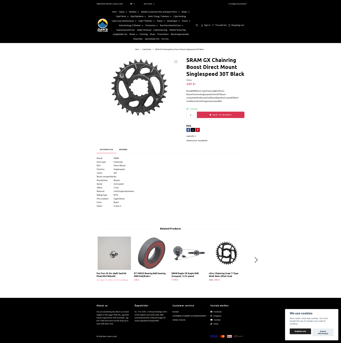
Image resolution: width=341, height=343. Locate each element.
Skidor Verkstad (144, 30)
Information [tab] (106, 149)
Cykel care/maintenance (123, 20)
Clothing (144, 34)
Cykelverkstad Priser (125, 30)
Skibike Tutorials (179, 320)
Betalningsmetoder (180, 34)
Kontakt (175, 311)
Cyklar (122, 11)
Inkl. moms (148, 4)
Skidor (184, 11)
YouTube (217, 320)
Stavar (185, 20)
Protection (150, 25)
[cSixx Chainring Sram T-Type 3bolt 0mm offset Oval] (226, 253)
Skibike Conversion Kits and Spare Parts (159, 11)
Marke (132, 34)
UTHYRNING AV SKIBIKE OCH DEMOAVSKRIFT (189, 316)
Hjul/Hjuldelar (137, 16)
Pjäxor (160, 20)
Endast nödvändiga (323, 332)
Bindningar (172, 20)
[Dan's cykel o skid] (103, 25)
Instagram (217, 316)
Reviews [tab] (123, 149)
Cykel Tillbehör (145, 20)
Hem (114, 11)
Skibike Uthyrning (177, 30)
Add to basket (222, 115)
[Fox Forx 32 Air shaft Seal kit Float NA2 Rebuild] (114, 253)
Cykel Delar (121, 16)
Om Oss (165, 38)
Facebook (217, 311)
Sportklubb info (152, 38)
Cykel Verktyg (180, 16)
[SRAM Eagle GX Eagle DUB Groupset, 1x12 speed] (189, 253)
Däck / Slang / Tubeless (158, 16)
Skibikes (133, 11)
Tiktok (215, 324)
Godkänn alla (300, 331)
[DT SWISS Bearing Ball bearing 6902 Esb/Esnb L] (151, 253)
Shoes (152, 34)
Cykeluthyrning (160, 30)
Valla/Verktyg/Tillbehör (130, 25)
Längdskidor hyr (120, 34)
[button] (256, 260)
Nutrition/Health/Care (170, 25)
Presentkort (163, 34)
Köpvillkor (138, 38)
